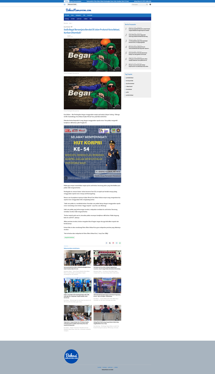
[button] (147, 4)
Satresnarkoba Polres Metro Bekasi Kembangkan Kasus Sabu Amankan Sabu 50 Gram (86, 1)
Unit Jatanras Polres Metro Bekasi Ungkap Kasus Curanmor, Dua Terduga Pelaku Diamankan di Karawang (107, 268)
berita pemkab (129, 80)
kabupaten (78, 15)
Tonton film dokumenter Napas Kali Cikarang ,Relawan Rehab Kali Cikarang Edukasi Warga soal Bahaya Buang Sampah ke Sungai (139, 35)
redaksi (85, 18)
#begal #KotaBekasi (69, 237)
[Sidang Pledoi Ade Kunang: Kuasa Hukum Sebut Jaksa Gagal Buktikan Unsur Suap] (107, 313)
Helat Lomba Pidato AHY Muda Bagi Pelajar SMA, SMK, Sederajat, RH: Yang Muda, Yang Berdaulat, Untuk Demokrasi (76, 296)
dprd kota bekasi (130, 83)
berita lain (89, 15)
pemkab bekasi (129, 78)
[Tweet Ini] (110, 243)
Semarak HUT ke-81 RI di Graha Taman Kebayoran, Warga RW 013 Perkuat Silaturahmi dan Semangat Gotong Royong (139, 53)
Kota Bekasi (129, 89)
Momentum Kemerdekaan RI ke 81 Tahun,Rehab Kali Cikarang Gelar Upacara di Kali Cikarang (139, 47)
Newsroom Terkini (72, 4)
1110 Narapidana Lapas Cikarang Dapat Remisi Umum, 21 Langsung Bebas (138, 41)
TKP (84, 15)
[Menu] (65, 4)
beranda (67, 15)
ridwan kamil (129, 86)
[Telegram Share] (116, 243)
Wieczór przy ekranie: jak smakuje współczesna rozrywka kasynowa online (138, 65)
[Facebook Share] (106, 243)
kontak (72, 18)
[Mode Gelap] (150, 4)
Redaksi (69, 35)
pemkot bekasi (129, 95)
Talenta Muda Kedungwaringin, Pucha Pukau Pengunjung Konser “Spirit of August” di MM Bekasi (107, 295)
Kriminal (68, 26)
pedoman (79, 18)
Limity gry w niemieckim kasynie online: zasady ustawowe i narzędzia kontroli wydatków (138, 59)
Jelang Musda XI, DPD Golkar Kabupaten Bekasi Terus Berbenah (128, 1)
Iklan (91, 18)
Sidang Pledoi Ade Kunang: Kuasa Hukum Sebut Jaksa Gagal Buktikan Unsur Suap (106, 322)
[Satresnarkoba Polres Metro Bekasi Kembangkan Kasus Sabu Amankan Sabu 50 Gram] (78, 258)
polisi (127, 92)
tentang (67, 18)
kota (72, 15)
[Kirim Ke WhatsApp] (120, 243)
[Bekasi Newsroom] (78, 10)
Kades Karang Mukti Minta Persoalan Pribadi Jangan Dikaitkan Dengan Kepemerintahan (139, 29)
